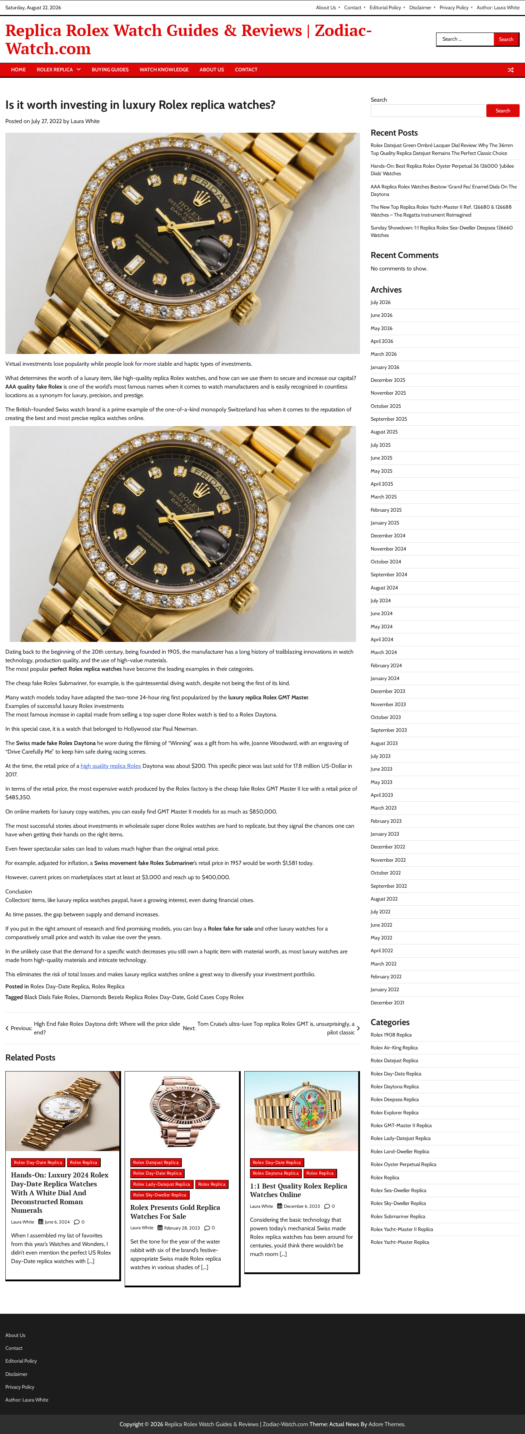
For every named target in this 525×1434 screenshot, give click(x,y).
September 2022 (389, 885)
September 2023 (389, 730)
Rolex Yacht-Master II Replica (402, 1229)
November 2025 (388, 393)
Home (18, 69)
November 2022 (388, 859)
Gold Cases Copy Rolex (215, 997)
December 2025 (388, 379)
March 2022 (383, 963)
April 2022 (382, 950)
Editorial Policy (385, 7)
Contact (352, 7)
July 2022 (380, 911)
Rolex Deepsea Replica (395, 1099)
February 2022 (386, 976)
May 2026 (381, 328)
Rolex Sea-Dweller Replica (398, 1190)
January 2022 (385, 989)
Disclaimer (420, 7)
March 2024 (384, 652)
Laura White (85, 121)
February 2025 (386, 509)
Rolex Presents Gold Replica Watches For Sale (175, 1212)
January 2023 (385, 834)
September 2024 (389, 574)
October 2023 (386, 717)
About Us (326, 7)
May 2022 (381, 937)
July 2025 (381, 444)
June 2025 (381, 458)
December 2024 (388, 535)
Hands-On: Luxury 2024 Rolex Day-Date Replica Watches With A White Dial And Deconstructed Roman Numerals (60, 1192)
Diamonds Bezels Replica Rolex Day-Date (132, 997)
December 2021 (387, 1002)
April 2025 (382, 483)
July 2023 (381, 756)
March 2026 (384, 354)
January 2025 (385, 522)
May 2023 (381, 782)
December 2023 (388, 691)
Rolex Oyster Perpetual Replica (403, 1164)
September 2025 (389, 419)
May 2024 (381, 626)
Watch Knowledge (164, 69)
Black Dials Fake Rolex (51, 997)
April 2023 (382, 794)
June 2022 (381, 924)
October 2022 (386, 873)
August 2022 (384, 898)
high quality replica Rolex (111, 765)
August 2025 (384, 432)
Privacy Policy (454, 7)
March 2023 (384, 808)
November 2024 (388, 548)
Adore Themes (386, 1424)
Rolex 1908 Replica (391, 1034)
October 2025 (386, 405)
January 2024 (385, 678)
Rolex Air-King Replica (394, 1047)
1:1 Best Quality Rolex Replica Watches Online (299, 1190)
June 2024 (381, 613)
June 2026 (381, 315)
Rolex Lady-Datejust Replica (161, 1184)
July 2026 (381, 302)
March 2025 (384, 496)
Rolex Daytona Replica (276, 1173)
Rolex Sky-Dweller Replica (159, 1194)
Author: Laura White (498, 7)
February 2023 (386, 820)
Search (379, 99)
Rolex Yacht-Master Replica (400, 1242)
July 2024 (381, 600)
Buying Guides (110, 69)
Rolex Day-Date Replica (59, 986)
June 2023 (381, 769)
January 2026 (385, 367)
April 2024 (382, 639)
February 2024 (386, 665)
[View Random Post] (510, 70)
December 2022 (388, 846)
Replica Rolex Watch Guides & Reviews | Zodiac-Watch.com (188, 39)
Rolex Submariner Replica (398, 1216)
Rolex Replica (55, 69)
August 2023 (384, 743)
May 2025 (381, 470)
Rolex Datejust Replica (156, 1162)
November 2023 (388, 704)
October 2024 (386, 561)
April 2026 (382, 341)
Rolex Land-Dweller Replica (400, 1151)
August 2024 (384, 587)
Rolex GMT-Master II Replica (401, 1125)
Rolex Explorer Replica (395, 1112)
